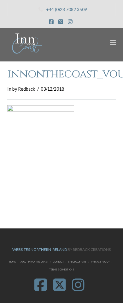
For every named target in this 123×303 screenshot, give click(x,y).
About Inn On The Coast (34, 261)
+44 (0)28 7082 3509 (66, 9)
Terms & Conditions (61, 269)
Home (12, 261)
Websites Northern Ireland (39, 249)
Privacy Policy (100, 261)
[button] (113, 42)
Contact (58, 261)
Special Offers (77, 261)
